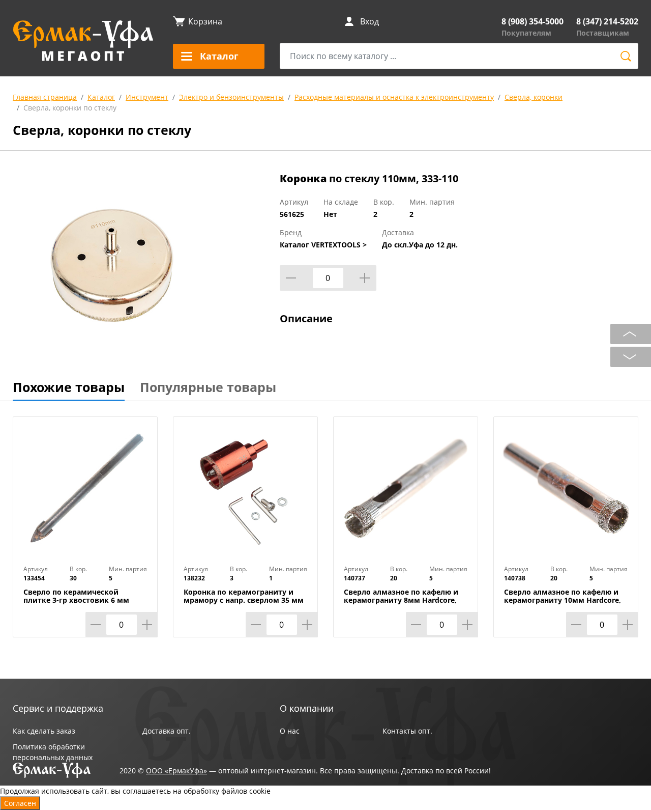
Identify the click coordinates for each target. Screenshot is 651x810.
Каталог (101, 97)
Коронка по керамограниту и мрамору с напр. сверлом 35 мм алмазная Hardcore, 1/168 (244, 600)
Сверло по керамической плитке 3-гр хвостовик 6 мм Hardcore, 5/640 (76, 600)
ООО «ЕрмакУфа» (176, 770)
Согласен (20, 803)
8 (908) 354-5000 (532, 21)
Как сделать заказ (44, 731)
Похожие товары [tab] (69, 387)
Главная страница (45, 97)
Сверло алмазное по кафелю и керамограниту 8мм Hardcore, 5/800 (401, 600)
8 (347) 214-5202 (607, 21)
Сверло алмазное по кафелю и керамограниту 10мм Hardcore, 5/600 (562, 600)
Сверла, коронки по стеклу (69, 108)
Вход (369, 21)
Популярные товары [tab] (208, 387)
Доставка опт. (166, 731)
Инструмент (147, 97)
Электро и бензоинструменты (231, 97)
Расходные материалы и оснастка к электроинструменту (394, 97)
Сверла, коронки (534, 97)
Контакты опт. (407, 731)
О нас (290, 731)
